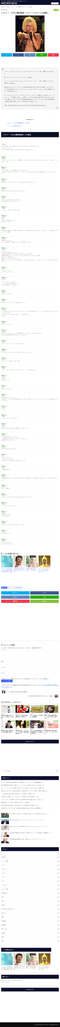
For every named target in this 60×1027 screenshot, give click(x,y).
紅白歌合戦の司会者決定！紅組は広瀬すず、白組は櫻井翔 (15, 805)
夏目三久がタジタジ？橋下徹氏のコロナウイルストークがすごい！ (28, 826)
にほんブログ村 (5, 982)
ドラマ (3, 877)
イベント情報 (5, 861)
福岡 (3, 917)
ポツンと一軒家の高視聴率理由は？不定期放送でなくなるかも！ (17, 782)
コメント (3, 649)
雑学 (3, 941)
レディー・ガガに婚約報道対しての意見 (18, 123)
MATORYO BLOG (9, 3)
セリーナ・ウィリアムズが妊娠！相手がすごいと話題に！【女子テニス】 (19, 788)
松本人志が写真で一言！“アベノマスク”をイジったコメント (27, 820)
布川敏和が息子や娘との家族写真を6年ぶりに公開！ (19, 570)
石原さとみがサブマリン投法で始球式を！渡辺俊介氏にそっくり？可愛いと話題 (21, 791)
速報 (3, 937)
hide (32, 119)
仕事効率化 (4, 893)
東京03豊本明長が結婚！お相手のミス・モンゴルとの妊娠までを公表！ (18, 785)
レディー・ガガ (12, 587)
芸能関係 (5, 587)
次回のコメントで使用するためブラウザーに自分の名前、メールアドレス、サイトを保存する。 (25, 678)
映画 (3, 901)
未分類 (3, 905)
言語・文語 (4, 929)
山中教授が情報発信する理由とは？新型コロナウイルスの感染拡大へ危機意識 (31, 832)
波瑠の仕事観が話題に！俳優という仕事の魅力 (31, 569)
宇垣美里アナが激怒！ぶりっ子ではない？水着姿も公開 (15, 796)
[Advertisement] (30, 61)
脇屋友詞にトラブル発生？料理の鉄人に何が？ (12, 802)
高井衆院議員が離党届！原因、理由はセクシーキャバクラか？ (27, 839)
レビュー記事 (5, 889)
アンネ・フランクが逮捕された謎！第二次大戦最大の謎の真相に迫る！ (18, 799)
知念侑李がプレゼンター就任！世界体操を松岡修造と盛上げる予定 (17, 808)
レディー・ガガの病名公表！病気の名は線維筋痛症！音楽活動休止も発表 (6, 570)
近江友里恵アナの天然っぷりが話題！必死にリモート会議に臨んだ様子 (29, 813)
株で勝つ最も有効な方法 (8, 909)
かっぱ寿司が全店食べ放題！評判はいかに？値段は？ (14, 793)
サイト (2, 673)
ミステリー (4, 885)
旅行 (3, 897)
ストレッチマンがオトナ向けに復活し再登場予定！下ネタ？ (44, 570)
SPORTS (4, 857)
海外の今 (4, 913)
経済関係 (4, 921)
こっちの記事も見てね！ (15, 126)
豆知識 (3, 933)
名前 (2, 661)
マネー (3, 881)
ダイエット (4, 873)
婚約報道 (20, 587)
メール (3, 667)
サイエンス (4, 869)
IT (2, 853)
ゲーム (3, 865)
